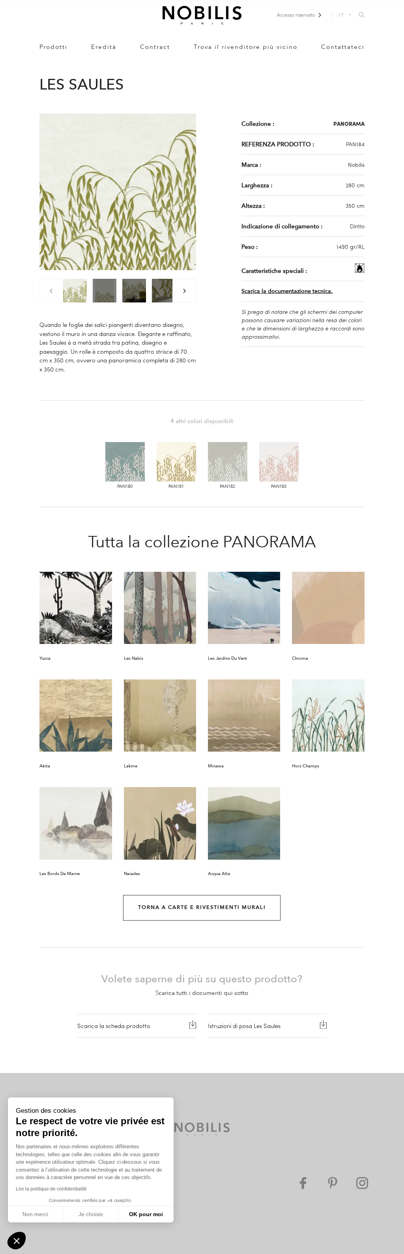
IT (341, 15)
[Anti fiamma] (360, 270)
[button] (16, 1240)
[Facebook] (303, 1183)
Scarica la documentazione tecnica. (287, 291)
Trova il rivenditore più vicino (245, 46)
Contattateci (343, 46)
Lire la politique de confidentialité (51, 1189)
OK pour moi (146, 1214)
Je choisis (91, 1214)
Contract (155, 46)
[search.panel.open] (362, 15)
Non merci (35, 1214)
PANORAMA (349, 123)
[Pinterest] (333, 1183)
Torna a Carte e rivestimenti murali (202, 907)
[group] (75, 290)
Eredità (103, 46)
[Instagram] (362, 1183)
